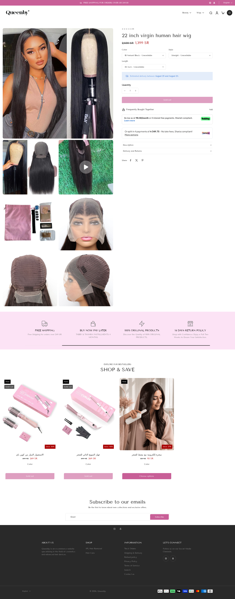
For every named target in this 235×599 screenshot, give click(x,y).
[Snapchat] (214, 2)
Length (125, 61)
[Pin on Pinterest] (143, 160)
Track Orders (130, 548)
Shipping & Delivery (133, 553)
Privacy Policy (130, 561)
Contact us (129, 574)
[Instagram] (210, 2)
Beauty (185, 13)
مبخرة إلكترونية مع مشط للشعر (147, 454)
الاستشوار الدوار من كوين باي (30, 454)
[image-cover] (85, 167)
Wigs (199, 13)
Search (127, 570)
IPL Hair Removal (94, 548)
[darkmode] (229, 13)
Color (124, 50)
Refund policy (130, 557)
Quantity (126, 85)
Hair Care (90, 553)
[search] (211, 13)
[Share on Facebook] (131, 160)
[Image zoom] (58, 83)
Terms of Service (132, 565)
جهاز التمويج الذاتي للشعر (88, 454)
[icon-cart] (223, 13)
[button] (167, 100)
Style (171, 50)
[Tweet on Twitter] (137, 160)
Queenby (102, 591)
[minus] (124, 91)
